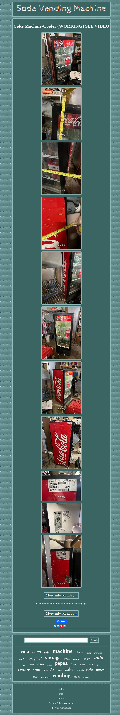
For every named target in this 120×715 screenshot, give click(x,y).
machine (62, 651)
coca (36, 651)
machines (45, 677)
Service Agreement (61, 708)
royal (25, 665)
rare (32, 664)
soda (98, 657)
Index (61, 689)
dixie (79, 652)
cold (35, 676)
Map (61, 694)
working (98, 653)
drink (40, 664)
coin (47, 652)
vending (61, 675)
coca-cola (85, 669)
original (35, 658)
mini (89, 653)
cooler (22, 659)
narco (100, 670)
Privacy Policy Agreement (61, 703)
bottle (36, 670)
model (76, 658)
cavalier (24, 670)
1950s (90, 664)
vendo (49, 669)
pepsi (61, 663)
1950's (67, 659)
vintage (52, 657)
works (59, 671)
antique (50, 665)
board (86, 658)
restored (86, 677)
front (74, 664)
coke (69, 669)
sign (98, 665)
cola (25, 651)
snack (77, 676)
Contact (61, 698)
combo (82, 665)
